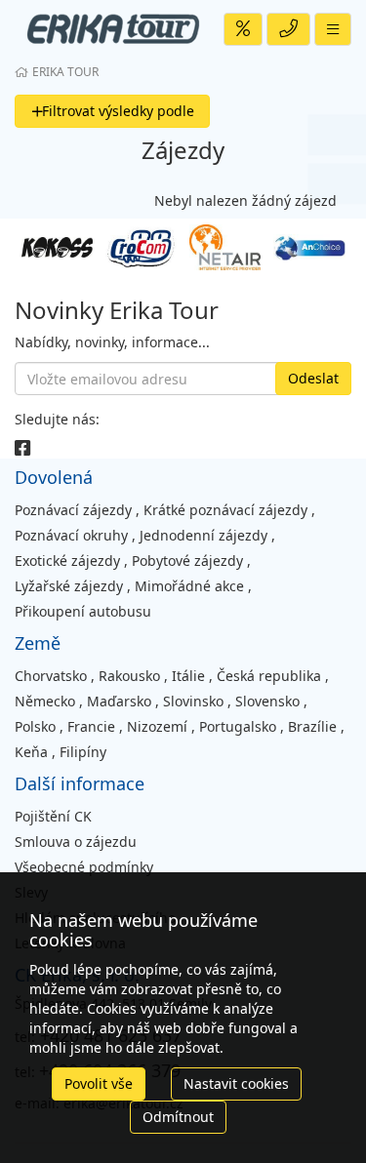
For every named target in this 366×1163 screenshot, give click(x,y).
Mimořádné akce (189, 586)
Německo (45, 701)
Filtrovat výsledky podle (118, 110)
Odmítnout (178, 1116)
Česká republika (269, 675)
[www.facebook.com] (22, 448)
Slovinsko (193, 701)
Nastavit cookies (236, 1083)
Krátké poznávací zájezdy (225, 510)
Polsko (35, 726)
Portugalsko (237, 726)
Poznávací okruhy (71, 535)
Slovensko (267, 701)
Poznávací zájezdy (73, 510)
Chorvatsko (51, 675)
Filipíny (83, 751)
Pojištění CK (53, 816)
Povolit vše (98, 1083)
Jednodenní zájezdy (203, 535)
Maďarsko (119, 701)
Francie (91, 726)
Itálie (188, 675)
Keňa (31, 751)
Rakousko (129, 675)
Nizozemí (157, 726)
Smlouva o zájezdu (76, 841)
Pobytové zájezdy (187, 560)
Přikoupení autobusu (83, 611)
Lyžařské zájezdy (69, 586)
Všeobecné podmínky (84, 867)
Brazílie (312, 726)
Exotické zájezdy (67, 560)
